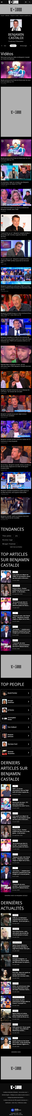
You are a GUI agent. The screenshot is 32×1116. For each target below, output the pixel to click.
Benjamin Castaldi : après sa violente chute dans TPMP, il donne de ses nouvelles (15, 517)
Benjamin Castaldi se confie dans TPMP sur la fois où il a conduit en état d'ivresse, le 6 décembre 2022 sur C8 (16, 287)
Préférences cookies (22, 1102)
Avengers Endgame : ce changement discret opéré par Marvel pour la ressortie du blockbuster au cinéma (21, 961)
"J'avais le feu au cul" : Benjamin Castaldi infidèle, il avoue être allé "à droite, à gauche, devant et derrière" (15, 234)
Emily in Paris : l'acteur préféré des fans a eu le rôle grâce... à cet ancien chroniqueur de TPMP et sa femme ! (21, 592)
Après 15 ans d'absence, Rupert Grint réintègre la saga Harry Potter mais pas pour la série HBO (21, 947)
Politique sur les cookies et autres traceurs (20, 1095)
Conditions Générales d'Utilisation (10, 1092)
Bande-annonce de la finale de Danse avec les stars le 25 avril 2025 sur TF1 (16, 81)
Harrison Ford (12, 744)
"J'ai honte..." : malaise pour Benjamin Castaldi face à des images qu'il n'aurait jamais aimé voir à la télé (21, 632)
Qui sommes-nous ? (23, 1092)
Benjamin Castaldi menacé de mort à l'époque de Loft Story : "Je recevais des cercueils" (15, 390)
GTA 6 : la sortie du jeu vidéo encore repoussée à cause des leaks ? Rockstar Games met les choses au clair (21, 988)
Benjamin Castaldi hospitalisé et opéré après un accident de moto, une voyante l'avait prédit (15, 491)
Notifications (8, 1102)
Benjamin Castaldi (14, 15)
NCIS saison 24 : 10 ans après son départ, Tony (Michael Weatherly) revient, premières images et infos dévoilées (21, 1030)
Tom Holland (12, 727)
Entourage (23, 46)
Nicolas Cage (7, 540)
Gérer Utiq (14, 1102)
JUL (16, 536)
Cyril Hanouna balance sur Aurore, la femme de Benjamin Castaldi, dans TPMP (15, 208)
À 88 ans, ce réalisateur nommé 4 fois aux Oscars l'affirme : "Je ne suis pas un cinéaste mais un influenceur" (21, 921)
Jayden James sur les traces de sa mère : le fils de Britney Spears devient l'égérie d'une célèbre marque (21, 1043)
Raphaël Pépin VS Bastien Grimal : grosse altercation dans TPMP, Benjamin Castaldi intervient (16, 365)
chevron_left (2, 46)
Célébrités (7, 15)
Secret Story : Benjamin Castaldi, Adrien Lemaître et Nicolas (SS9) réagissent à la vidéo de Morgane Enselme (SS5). (16, 466)
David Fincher (12, 693)
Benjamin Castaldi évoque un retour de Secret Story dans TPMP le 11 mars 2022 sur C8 (16, 314)
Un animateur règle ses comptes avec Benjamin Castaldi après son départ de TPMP (15, 183)
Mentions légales (5, 1095)
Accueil (2, 15)
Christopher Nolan (12, 718)
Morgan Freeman (9, 544)
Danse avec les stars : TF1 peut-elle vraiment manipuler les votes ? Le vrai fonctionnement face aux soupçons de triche (21, 806)
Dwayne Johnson (10, 735)
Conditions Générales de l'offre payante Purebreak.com (15, 1100)
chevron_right (30, 46)
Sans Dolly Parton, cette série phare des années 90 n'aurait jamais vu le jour (20, 933)
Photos (4, 46)
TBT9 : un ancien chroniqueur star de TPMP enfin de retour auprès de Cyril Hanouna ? (21, 791)
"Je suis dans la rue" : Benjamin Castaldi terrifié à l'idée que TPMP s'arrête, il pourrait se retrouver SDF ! (15, 260)
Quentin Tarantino (11, 752)
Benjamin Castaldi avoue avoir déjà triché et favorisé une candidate (13, 415)
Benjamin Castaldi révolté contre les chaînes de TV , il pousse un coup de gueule (16, 440)
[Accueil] (13, 2)
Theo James (6, 536)
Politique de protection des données (15, 1097)
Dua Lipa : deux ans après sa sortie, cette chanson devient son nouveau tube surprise (21, 975)
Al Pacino (11, 710)
